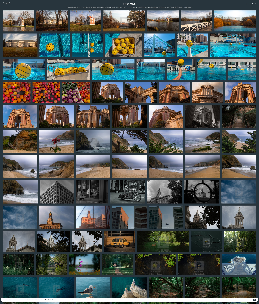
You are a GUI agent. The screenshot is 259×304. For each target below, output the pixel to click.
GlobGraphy (129, 3)
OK (254, 299)
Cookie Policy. (52, 299)
